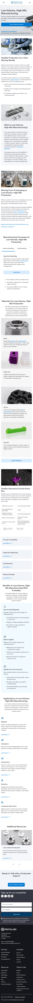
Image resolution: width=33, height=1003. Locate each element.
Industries (3, 981)
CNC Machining (4, 954)
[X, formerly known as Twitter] (5, 896)
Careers (18, 959)
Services (4, 949)
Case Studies (4, 970)
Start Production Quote (16, 24)
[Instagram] (12, 896)
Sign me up (16, 914)
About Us (18, 952)
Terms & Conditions (20, 986)
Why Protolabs (19, 955)
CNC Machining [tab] (21, 248)
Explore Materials (16, 460)
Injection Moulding (5, 952)
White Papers (4, 975)
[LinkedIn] (2, 896)
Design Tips (4, 972)
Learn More (16, 272)
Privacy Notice (22, 921)
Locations (18, 961)
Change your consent (20, 997)
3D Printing (22, 211)
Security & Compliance (21, 981)
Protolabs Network (5, 959)
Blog (2, 979)
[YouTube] (9, 896)
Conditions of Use (20, 979)
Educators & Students (6, 984)
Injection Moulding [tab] (8, 248)
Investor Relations (20, 957)
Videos (18, 972)
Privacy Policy (19, 984)
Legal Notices (19, 977)
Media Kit (18, 970)
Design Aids (4, 977)
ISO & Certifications (21, 975)
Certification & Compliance (9, 31)
